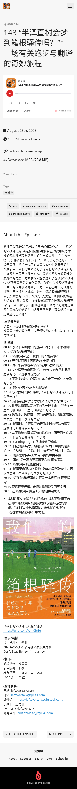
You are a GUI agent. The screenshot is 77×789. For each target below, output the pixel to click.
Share (64, 213)
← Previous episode (20, 734)
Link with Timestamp (25, 151)
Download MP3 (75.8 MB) (27, 159)
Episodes (25, 758)
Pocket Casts (21, 213)
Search (39, 758)
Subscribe (62, 758)
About (13, 758)
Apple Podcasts (36, 206)
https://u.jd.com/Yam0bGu (22, 630)
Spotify (45, 213)
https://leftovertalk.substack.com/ (39, 699)
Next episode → (60, 734)
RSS (15, 206)
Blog (50, 758)
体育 (10, 192)
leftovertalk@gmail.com (28, 695)
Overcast (62, 206)
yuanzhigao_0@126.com (35, 713)
